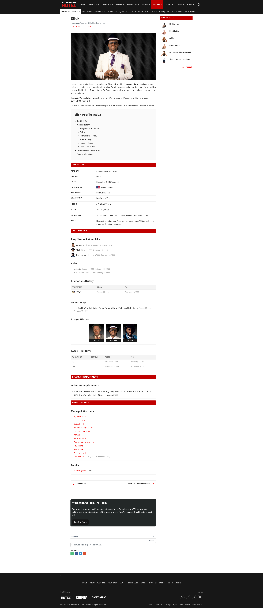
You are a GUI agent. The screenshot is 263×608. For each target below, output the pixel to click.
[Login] (72, 553)
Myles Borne (174, 45)
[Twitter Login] (80, 553)
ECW (147, 11)
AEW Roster (100, 11)
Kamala (77, 435)
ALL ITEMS (186, 67)
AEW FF (119, 4)
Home (84, 583)
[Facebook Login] (76, 553)
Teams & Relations (85, 154)
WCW (140, 11)
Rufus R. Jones (80, 470)
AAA (128, 11)
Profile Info (82, 121)
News (82, 4)
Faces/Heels (190, 11)
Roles (82, 132)
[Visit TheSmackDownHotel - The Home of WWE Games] (65, 597)
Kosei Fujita (174, 31)
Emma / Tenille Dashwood (180, 52)
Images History (86, 143)
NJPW (121, 11)
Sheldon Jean (174, 24)
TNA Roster (112, 11)
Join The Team (80, 522)
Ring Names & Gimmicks (91, 128)
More (189, 4)
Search (187, 604)
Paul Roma (78, 446)
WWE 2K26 (93, 4)
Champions (164, 11)
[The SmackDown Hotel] (69, 4)
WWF (79, 292)
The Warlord (79, 456)
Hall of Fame (177, 11)
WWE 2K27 (107, 4)
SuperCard (132, 4)
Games (145, 4)
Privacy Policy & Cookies (173, 604)
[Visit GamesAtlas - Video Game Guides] (99, 597)
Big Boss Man (80, 416)
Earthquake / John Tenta (84, 427)
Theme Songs (86, 139)
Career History (83, 125)
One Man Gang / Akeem (84, 442)
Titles (179, 4)
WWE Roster (87, 11)
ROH (134, 11)
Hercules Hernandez (82, 431)
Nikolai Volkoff (80, 438)
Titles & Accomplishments (88, 150)
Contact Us (158, 604)
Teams (154, 11)
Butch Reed (79, 424)
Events (169, 4)
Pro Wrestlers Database (82, 26)
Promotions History (88, 136)
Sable (171, 38)
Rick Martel (78, 449)
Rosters (156, 4)
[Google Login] (84, 553)
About (150, 604)
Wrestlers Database (70, 11)
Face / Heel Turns (87, 146)
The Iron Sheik (80, 453)
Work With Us (197, 604)
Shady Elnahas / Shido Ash (180, 59)
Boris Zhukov (79, 420)
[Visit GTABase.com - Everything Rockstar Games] (81, 597)
